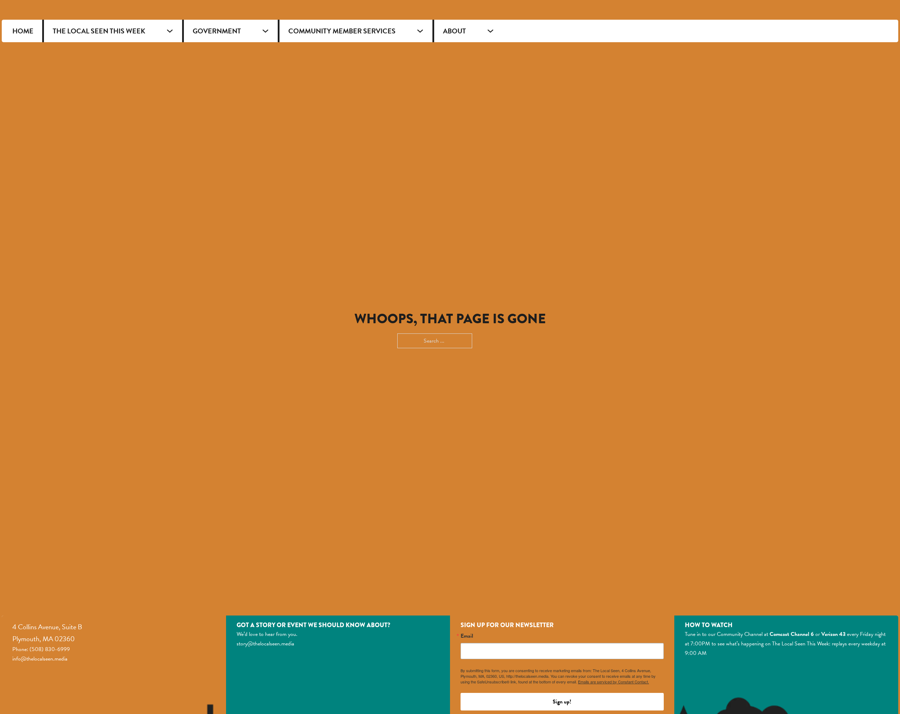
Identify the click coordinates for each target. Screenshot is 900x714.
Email (467, 636)
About (454, 31)
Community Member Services (342, 31)
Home (22, 31)
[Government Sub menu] (265, 31)
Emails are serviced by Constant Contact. (613, 681)
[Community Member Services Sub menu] (420, 31)
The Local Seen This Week (99, 31)
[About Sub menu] (490, 31)
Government (217, 31)
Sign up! (562, 701)
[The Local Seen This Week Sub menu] (170, 31)
